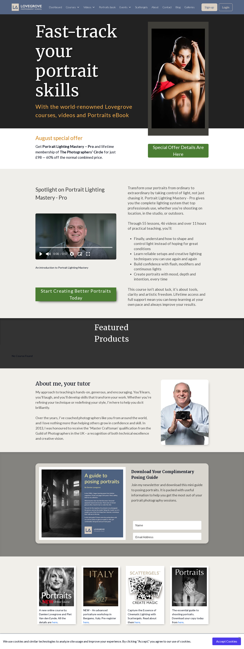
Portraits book (107, 7)
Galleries (189, 7)
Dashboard (55, 7)
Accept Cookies (226, 641)
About (155, 7)
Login (225, 7)
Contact (167, 7)
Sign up (209, 7)
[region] (75, 236)
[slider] (75, 247)
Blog (178, 7)
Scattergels (141, 7)
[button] (40, 254)
